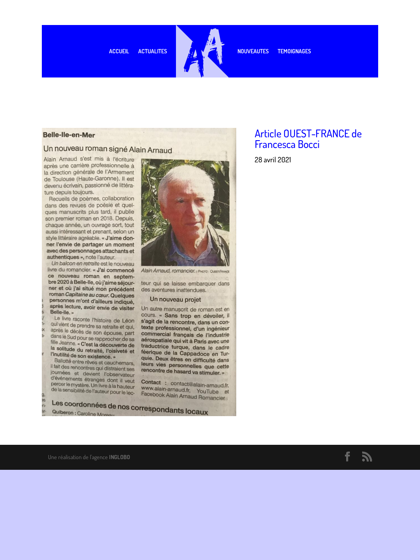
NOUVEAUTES (253, 51)
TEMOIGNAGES (294, 51)
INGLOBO (119, 456)
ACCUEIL (119, 51)
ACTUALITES (152, 51)
